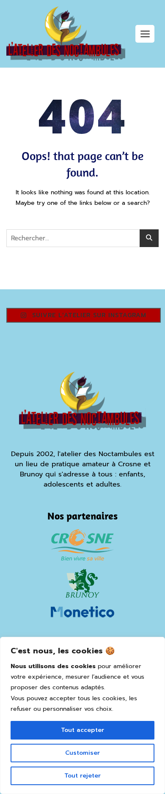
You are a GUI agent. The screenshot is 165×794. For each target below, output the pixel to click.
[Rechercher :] (82, 238)
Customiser (82, 752)
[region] (82, 715)
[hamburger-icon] (144, 34)
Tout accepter (82, 730)
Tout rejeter (82, 775)
